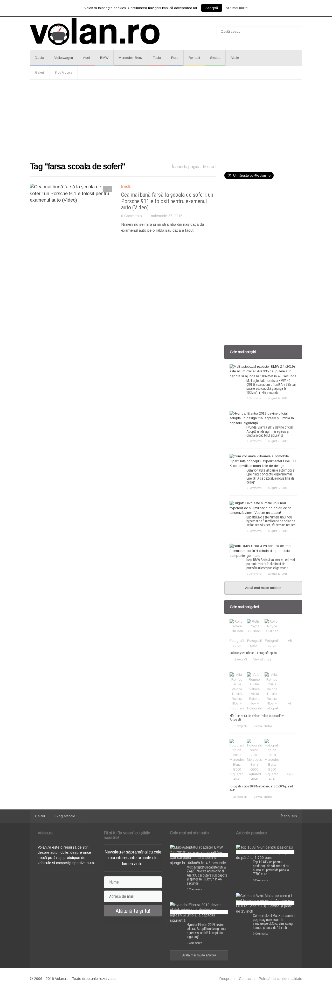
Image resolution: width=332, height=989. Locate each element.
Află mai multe (237, 8)
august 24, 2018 (277, 398)
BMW (104, 58)
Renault (194, 58)
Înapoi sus (289, 816)
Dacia (39, 58)
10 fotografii (240, 726)
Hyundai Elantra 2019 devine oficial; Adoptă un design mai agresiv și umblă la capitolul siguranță (270, 431)
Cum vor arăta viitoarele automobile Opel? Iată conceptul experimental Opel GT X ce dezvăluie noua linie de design (270, 476)
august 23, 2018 (277, 441)
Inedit (125, 186)
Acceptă (211, 8)
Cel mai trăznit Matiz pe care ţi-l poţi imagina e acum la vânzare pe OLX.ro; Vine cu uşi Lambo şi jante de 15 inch (273, 922)
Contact (245, 979)
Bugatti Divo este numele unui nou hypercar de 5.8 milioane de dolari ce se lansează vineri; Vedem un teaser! (270, 521)
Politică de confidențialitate (280, 979)
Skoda (215, 58)
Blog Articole (63, 72)
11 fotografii (240, 659)
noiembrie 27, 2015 (167, 216)
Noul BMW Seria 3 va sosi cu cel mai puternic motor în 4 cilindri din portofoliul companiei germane (270, 564)
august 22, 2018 (277, 487)
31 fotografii (240, 796)
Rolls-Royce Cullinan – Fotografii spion (253, 653)
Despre (225, 979)
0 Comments (131, 216)
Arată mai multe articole (263, 588)
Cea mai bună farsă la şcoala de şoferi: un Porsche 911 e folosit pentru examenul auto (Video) (167, 200)
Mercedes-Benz (131, 58)
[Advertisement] (166, 121)
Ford (174, 58)
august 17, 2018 (277, 573)
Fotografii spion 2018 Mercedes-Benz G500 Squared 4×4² (261, 788)
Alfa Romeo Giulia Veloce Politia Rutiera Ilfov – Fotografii (258, 717)
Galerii (40, 72)
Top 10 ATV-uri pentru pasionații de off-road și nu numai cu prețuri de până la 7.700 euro (271, 868)
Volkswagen (63, 58)
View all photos (262, 659)
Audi (86, 58)
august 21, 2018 (277, 530)
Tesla (157, 58)
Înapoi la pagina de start (194, 167)
